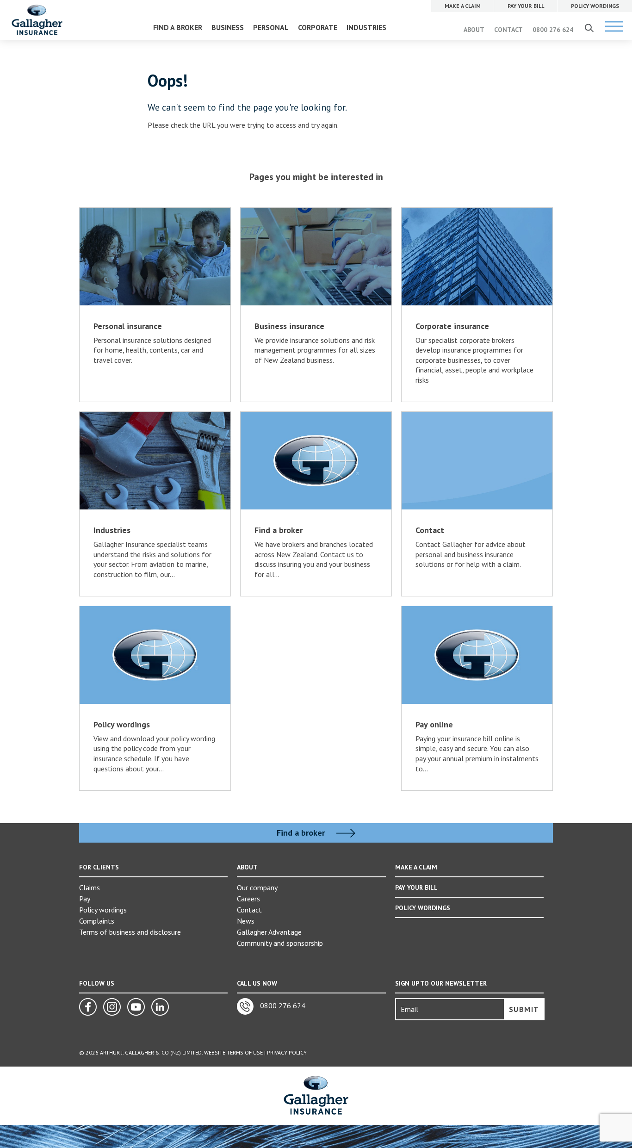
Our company (257, 887)
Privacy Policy (287, 1052)
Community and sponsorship (280, 943)
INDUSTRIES (366, 27)
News (245, 920)
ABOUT (474, 29)
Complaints (96, 920)
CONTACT (508, 29)
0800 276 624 (553, 29)
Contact (249, 909)
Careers (248, 898)
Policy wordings (103, 909)
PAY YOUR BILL (416, 887)
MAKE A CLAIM (416, 867)
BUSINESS (227, 27)
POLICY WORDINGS (422, 908)
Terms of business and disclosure (130, 932)
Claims (89, 887)
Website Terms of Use (233, 1052)
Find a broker (302, 833)
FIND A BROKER (177, 27)
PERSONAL (271, 27)
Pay (84, 898)
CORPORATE (317, 27)
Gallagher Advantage (269, 932)
